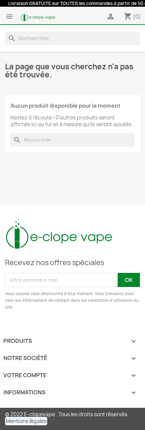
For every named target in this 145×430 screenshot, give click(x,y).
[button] (26, 421)
